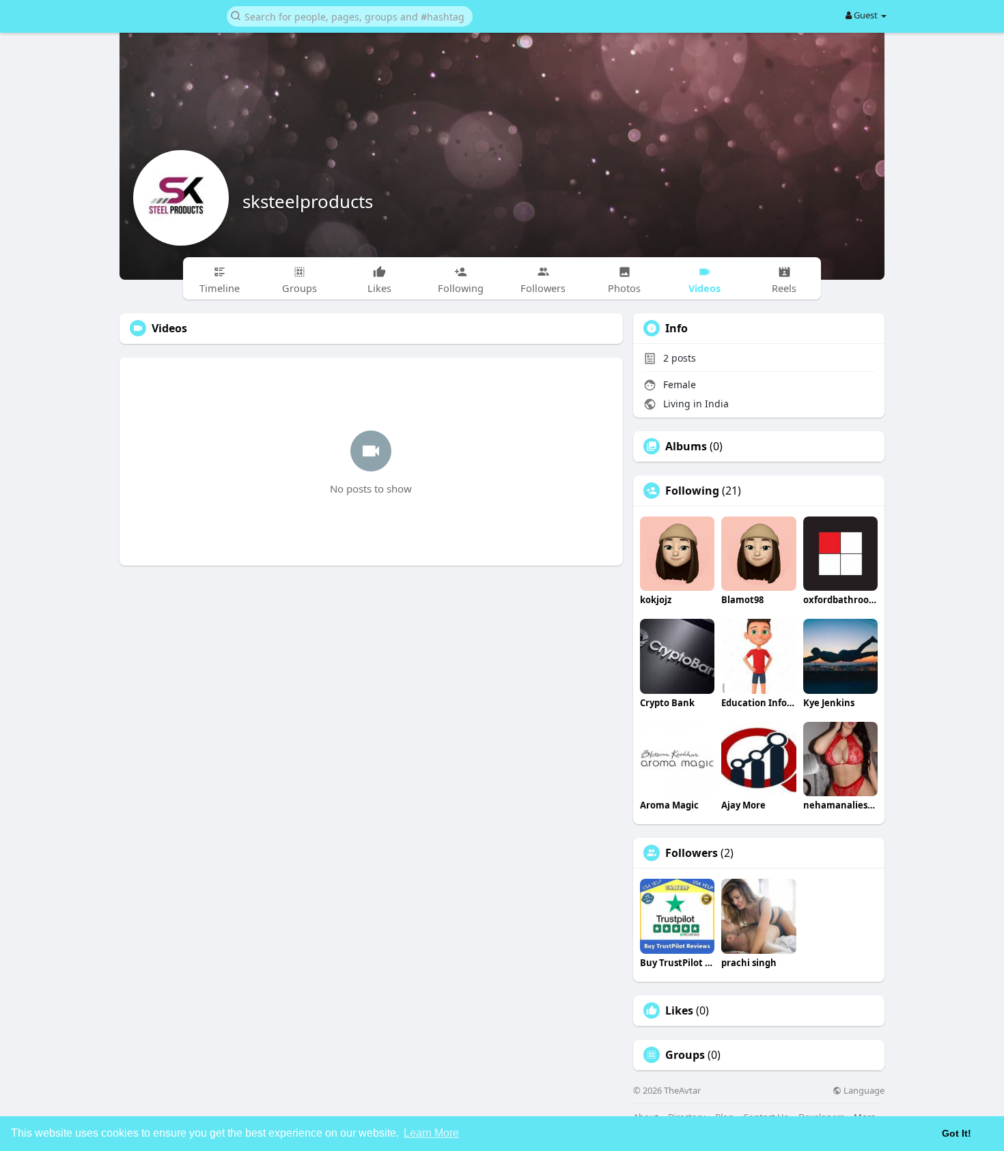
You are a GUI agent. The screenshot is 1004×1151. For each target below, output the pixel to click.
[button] (349, 15)
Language (862, 1090)
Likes (679, 1010)
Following (692, 490)
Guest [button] (866, 15)
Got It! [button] (956, 1133)
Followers (691, 852)
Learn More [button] (431, 1133)
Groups (685, 1054)
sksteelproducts (307, 201)
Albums (686, 446)
